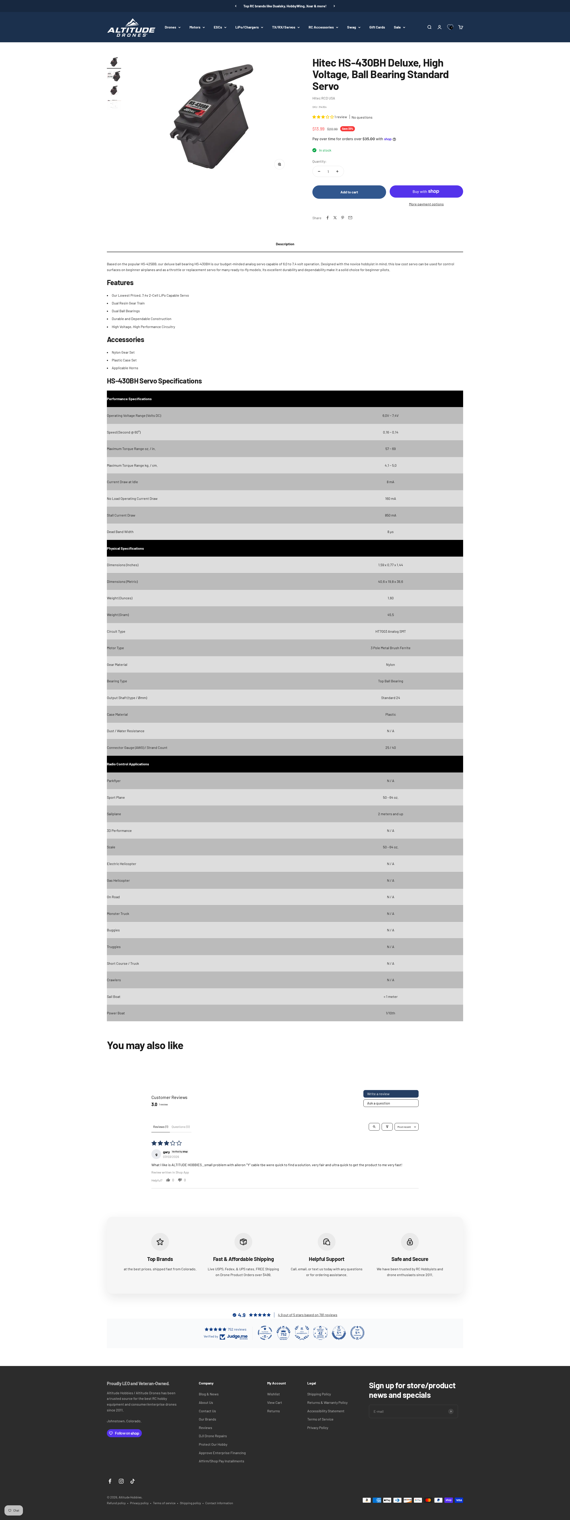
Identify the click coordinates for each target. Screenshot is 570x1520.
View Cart (274, 1402)
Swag (351, 27)
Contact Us (207, 1411)
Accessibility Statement (325, 1411)
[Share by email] (350, 217)
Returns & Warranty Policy (327, 1402)
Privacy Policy (317, 1427)
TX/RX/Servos (283, 27)
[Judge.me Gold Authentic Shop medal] (302, 1333)
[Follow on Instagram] (121, 1481)
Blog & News (209, 1394)
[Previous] (235, 6)
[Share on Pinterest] (342, 217)
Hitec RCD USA (323, 98)
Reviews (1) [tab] (160, 1127)
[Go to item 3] (114, 91)
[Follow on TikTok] (133, 1481)
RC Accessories (321, 27)
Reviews (205, 1427)
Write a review (378, 1094)
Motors (194, 27)
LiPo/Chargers (247, 27)
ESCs (218, 27)
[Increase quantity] (337, 171)
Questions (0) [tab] (181, 1127)
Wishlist (273, 1394)
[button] (323, 117)
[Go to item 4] (114, 105)
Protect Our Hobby (213, 1444)
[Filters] (387, 1127)
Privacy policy (139, 1503)
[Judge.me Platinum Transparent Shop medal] (265, 1333)
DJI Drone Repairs (213, 1436)
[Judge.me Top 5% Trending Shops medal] (357, 1333)
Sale (397, 27)
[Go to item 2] (114, 77)
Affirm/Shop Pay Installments (221, 1461)
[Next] (334, 6)
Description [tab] (285, 244)
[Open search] (374, 1127)
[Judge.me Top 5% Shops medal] (339, 1333)
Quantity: (319, 161)
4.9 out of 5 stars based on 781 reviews (307, 1315)
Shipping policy (190, 1503)
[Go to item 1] (114, 63)
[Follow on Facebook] (110, 1481)
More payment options (426, 204)
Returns (273, 1411)
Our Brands (207, 1419)
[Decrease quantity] (319, 171)
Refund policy (116, 1503)
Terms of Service (320, 1419)
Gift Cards (377, 27)
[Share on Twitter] (335, 217)
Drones (170, 27)
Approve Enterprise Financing (222, 1453)
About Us (206, 1402)
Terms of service (164, 1503)
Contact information (219, 1503)
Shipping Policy (319, 1394)
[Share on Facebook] (327, 217)
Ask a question (378, 1103)
